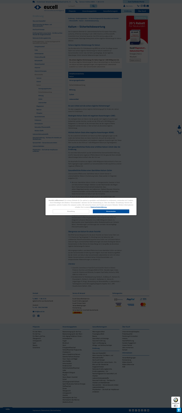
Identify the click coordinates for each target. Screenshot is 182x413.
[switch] (176, 406)
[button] (71, 211)
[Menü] (179, 398)
